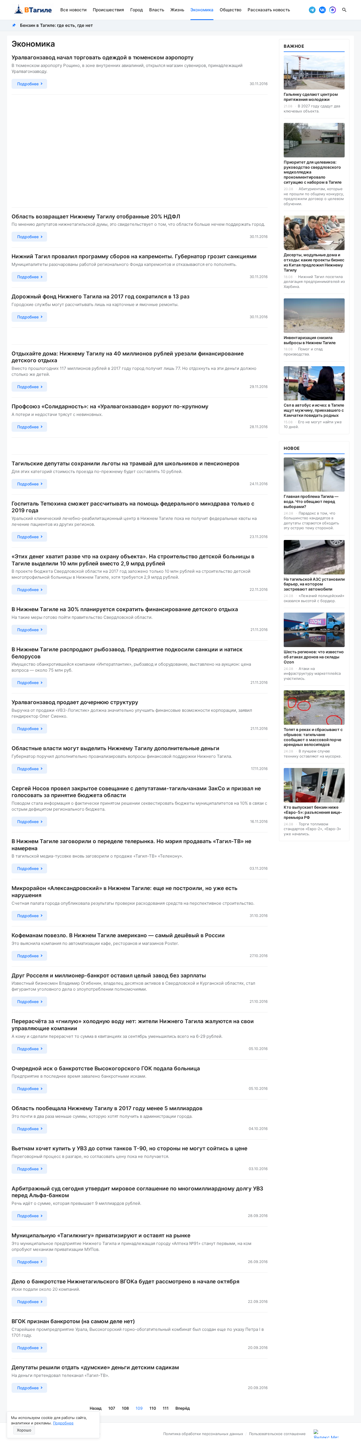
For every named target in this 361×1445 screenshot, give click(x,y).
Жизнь (177, 9)
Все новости (73, 9)
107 (111, 1408)
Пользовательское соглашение (277, 1433)
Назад (96, 1408)
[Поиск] (344, 10)
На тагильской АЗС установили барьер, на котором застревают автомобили (314, 584)
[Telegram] (312, 10)
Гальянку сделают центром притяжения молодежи (311, 97)
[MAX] (332, 10)
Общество (230, 9)
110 (152, 1408)
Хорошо (24, 1430)
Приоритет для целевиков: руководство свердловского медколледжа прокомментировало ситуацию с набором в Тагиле (313, 172)
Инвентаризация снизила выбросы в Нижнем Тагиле (310, 340)
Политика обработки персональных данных (203, 1433)
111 (166, 1408)
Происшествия (108, 9)
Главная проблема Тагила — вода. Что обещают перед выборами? (311, 501)
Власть (156, 9)
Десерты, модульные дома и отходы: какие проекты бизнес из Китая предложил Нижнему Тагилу (314, 262)
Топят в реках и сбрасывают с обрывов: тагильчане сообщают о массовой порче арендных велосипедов (313, 737)
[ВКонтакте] (322, 10)
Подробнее (63, 1423)
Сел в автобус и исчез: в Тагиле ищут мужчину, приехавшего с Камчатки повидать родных (314, 410)
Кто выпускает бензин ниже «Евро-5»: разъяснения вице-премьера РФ (313, 812)
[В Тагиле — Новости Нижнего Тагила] (33, 10)
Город (136, 9)
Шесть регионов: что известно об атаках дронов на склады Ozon (314, 656)
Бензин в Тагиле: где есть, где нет (56, 25)
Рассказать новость (269, 9)
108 (125, 1408)
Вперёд (182, 1408)
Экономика (201, 9)
